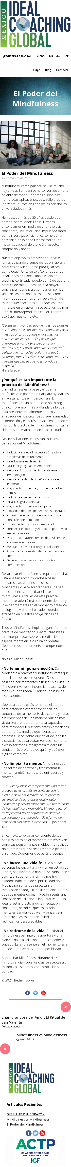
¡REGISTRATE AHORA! (17, 56)
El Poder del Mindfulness (25, 1124)
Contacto (62, 70)
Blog (48, 70)
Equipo (36, 70)
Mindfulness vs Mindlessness (28, 1119)
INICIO (40, 56)
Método (54, 56)
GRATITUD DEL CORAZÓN (26, 1114)
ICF (67, 56)
